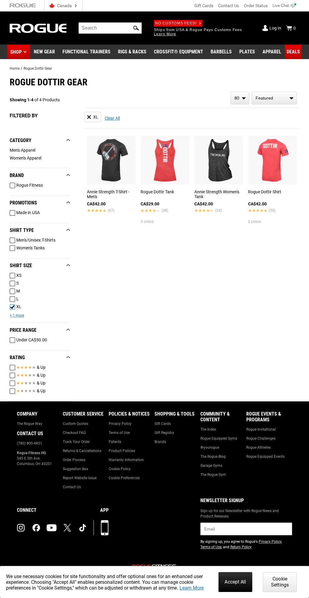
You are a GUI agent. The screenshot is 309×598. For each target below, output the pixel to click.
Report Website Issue (80, 478)
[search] (110, 28)
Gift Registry (164, 433)
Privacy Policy (120, 424)
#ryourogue (209, 447)
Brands (160, 442)
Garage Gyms (211, 466)
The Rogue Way (29, 424)
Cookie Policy (120, 469)
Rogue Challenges (261, 438)
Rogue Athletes (258, 447)
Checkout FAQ (74, 433)
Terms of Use (119, 433)
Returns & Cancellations (82, 451)
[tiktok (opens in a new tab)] (82, 527)
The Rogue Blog (213, 456)
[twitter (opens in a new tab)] (67, 527)
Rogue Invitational (261, 429)
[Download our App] (104, 527)
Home (15, 68)
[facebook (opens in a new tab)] (36, 527)
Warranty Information (126, 460)
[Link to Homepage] (38, 28)
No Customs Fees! (175, 23)
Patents (115, 442)
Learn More (192, 588)
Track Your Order (76, 442)
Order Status (256, 5)
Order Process (74, 460)
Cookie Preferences (124, 478)
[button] (136, 28)
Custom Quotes (75, 424)
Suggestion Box (75, 469)
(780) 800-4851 (29, 443)
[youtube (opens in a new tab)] (51, 527)
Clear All (112, 118)
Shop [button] (16, 52)
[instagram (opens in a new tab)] (20, 527)
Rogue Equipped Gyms (218, 438)
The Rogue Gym (213, 475)
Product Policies (122, 451)
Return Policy (241, 547)
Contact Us (228, 5)
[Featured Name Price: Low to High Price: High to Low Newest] (274, 98)
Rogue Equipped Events (265, 456)
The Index (208, 429)
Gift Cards (203, 5)
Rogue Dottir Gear (38, 68)
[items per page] (240, 98)
